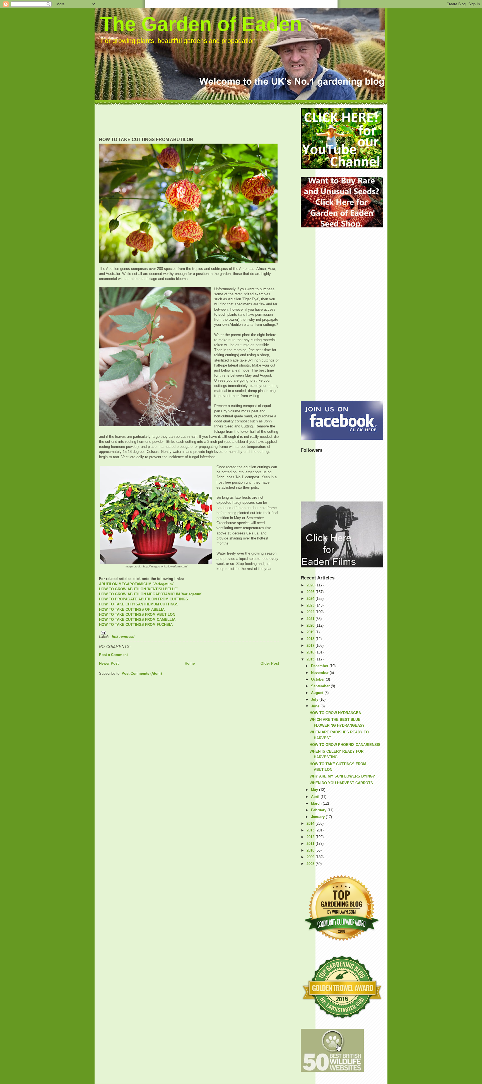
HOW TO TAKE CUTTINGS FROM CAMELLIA (137, 619)
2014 (311, 823)
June (315, 706)
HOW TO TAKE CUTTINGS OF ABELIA (132, 609)
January (318, 817)
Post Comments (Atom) (142, 673)
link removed (123, 636)
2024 (311, 598)
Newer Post (109, 663)
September (321, 686)
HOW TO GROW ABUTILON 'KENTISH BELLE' (138, 589)
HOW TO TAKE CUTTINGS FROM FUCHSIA (136, 624)
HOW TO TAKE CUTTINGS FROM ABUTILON (137, 614)
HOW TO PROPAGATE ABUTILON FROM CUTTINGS (143, 599)
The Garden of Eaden (201, 24)
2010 (311, 850)
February (319, 810)
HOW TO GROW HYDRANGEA (335, 713)
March (317, 803)
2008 (311, 864)
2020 (311, 625)
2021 (311, 619)
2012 (311, 837)
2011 (311, 843)
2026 (311, 585)
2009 (311, 857)
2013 (311, 830)
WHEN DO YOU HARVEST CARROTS (341, 783)
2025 (311, 592)
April (315, 797)
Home (190, 663)
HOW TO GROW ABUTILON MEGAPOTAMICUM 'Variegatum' (150, 594)
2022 (311, 612)
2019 (311, 632)
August (317, 693)
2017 (311, 645)
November (320, 673)
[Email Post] (189, 632)
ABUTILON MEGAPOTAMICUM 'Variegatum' (136, 584)
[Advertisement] (200, 120)
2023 (311, 605)
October (318, 679)
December (320, 666)
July (315, 699)
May (315, 790)
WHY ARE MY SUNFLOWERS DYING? (342, 776)
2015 (311, 659)
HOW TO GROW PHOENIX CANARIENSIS (345, 745)
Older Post (270, 663)
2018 (311, 639)
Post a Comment (113, 655)
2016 (311, 652)
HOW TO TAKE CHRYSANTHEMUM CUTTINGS (139, 604)
